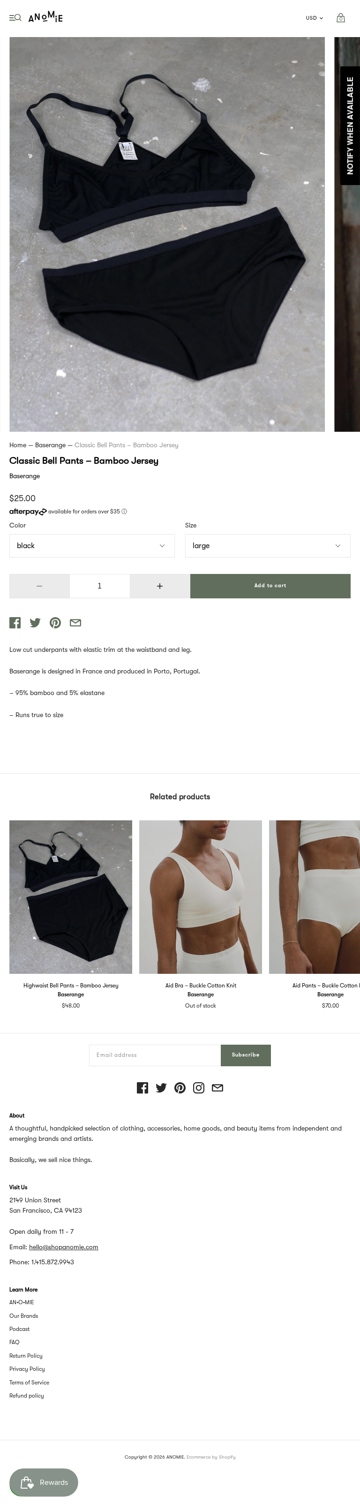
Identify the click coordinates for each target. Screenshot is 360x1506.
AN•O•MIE (21, 1302)
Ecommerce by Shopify (211, 1457)
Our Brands (23, 1316)
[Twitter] (161, 1088)
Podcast (19, 1329)
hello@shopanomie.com (63, 1247)
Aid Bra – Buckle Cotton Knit (200, 985)
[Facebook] (142, 1088)
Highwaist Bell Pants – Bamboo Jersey (71, 985)
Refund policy (26, 1395)
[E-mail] (217, 1088)
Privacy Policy (27, 1369)
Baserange (50, 445)
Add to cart (270, 585)
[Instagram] (198, 1088)
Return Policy (26, 1356)
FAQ (14, 1342)
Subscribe (246, 1055)
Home (17, 445)
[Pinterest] (180, 1088)
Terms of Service (29, 1382)
